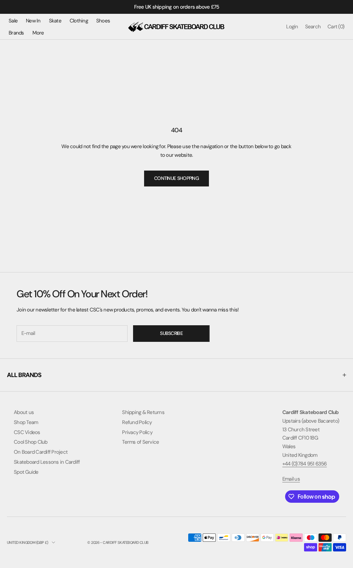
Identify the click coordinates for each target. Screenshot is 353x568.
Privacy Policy (137, 432)
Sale (13, 20)
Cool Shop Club (31, 442)
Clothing (79, 20)
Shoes (103, 20)
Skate (55, 20)
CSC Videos (27, 432)
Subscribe (171, 333)
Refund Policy (137, 422)
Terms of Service (140, 442)
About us (24, 412)
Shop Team (26, 422)
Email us (291, 478)
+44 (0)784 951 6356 (304, 463)
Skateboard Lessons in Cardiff (47, 462)
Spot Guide (26, 472)
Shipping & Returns (143, 412)
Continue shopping (176, 178)
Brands (16, 32)
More (38, 32)
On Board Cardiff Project (41, 452)
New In (33, 20)
